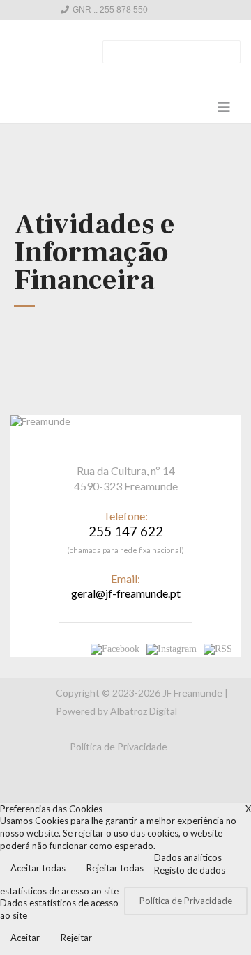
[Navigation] (224, 106)
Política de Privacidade (118, 746)
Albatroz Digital (143, 711)
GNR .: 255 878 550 (110, 10)
